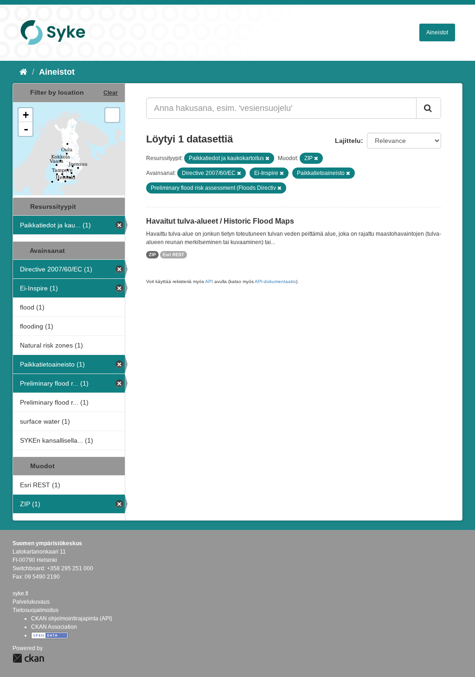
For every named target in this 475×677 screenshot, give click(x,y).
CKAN (28, 658)
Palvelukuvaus (31, 602)
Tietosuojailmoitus (35, 610)
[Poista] (267, 158)
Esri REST (173, 254)
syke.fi (20, 593)
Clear (110, 93)
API (209, 281)
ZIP (152, 254)
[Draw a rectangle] (112, 115)
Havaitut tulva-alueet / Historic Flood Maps (220, 221)
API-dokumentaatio (275, 281)
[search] (428, 108)
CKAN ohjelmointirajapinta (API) (71, 618)
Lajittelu (348, 140)
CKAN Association (54, 627)
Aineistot (437, 32)
